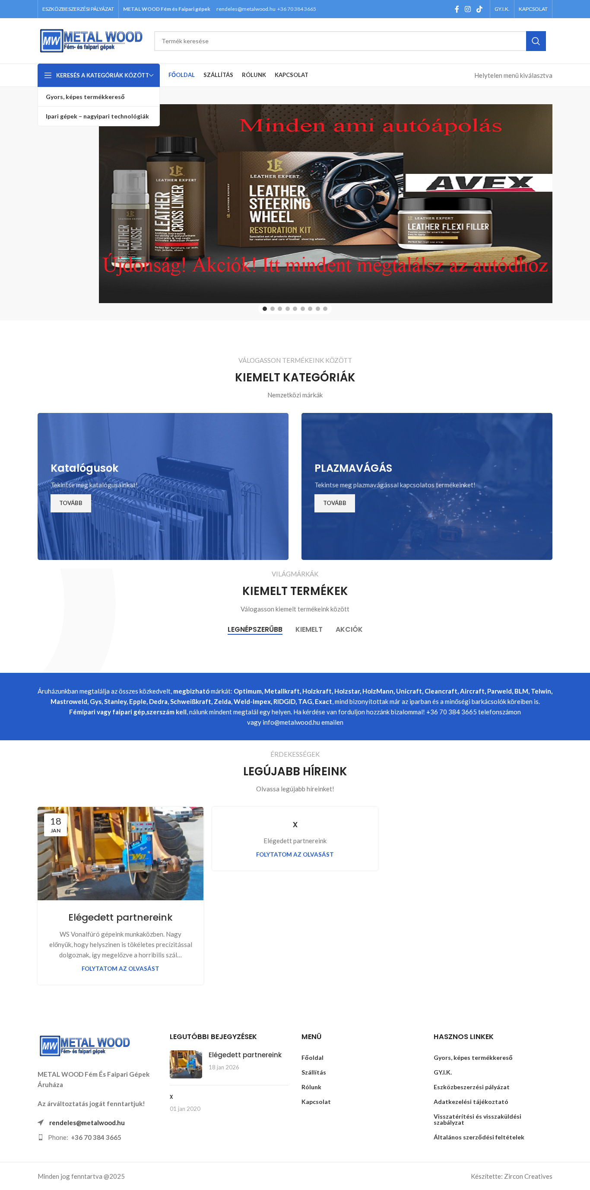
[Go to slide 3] (280, 309)
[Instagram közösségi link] (467, 9)
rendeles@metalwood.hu (246, 9)
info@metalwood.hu (291, 722)
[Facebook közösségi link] (457, 9)
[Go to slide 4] (287, 309)
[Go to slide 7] (310, 309)
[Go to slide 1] (265, 309)
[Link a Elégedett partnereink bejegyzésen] (186, 1064)
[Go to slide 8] (318, 309)
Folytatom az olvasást (120, 968)
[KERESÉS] (536, 41)
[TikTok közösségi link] (479, 9)
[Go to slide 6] (303, 309)
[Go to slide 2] (272, 309)
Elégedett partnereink (120, 917)
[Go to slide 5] (295, 309)
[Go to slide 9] (325, 309)
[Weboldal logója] (92, 40)
